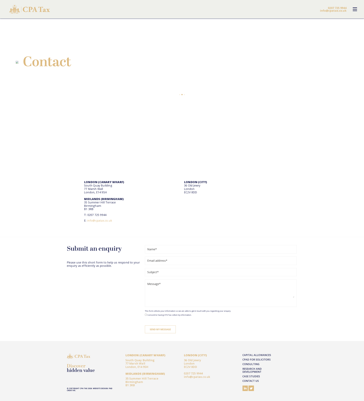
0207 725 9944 (337, 8)
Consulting (250, 364)
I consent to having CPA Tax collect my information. (169, 315)
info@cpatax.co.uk (333, 10)
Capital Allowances (256, 355)
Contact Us (250, 381)
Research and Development (252, 370)
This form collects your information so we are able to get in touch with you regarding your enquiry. (188, 311)
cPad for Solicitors (256, 359)
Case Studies (251, 376)
